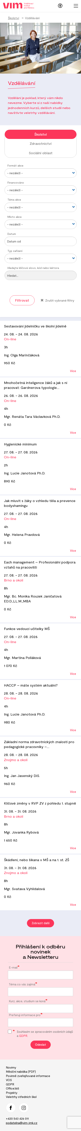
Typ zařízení (14, 250)
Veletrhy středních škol (21, 1097)
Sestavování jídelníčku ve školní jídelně (35, 326)
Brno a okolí (13, 580)
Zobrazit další (41, 923)
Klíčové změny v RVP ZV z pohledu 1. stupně (40, 803)
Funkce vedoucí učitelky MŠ (27, 628)
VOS (9, 1080)
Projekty (11, 1092)
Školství (13, 18)
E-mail (13, 967)
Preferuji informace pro (24, 1015)
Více (73, 371)
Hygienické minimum (20, 444)
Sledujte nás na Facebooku (11, 1108)
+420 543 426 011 (17, 1118)
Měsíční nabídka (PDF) (21, 1071)
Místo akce (14, 216)
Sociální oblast (40, 153)
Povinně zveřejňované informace (28, 1076)
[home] (18, 5)
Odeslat (40, 1044)
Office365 (12, 1088)
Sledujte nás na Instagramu (24, 1108)
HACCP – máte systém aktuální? (31, 685)
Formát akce (15, 165)
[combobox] (40, 991)
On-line (10, 339)
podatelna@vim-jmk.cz (21, 1123)
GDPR (23, 1035)
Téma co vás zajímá (22, 984)
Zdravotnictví (41, 143)
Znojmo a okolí (16, 760)
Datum (11, 233)
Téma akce (14, 199)
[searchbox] (10, 991)
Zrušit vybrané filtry (59, 300)
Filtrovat (22, 300)
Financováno (15, 182)
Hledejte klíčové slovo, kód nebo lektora (33, 267)
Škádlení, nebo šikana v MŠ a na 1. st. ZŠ (36, 860)
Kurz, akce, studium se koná (27, 1001)
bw (60, 6)
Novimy (11, 1067)
